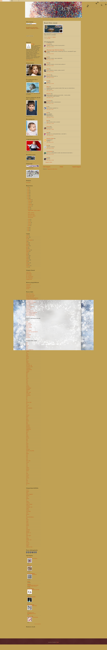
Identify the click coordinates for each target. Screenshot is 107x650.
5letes (27, 321)
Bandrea (27, 356)
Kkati (27, 406)
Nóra (27, 439)
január (29, 225)
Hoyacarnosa (28, 395)
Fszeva (27, 385)
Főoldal (61, 166)
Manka (27, 416)
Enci (27, 379)
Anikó (27, 346)
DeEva (27, 372)
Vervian (27, 470)
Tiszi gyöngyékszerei (31, 573)
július (29, 207)
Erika (47, 145)
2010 (28, 227)
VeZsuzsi (27, 469)
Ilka (26, 399)
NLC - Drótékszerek (29, 277)
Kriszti (27, 410)
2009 (28, 229)
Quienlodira (28, 529)
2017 (28, 189)
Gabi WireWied (28, 388)
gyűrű (27, 248)
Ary (26, 352)
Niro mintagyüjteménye (30, 303)
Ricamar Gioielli (30, 616)
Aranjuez (27, 491)
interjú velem (60, 33)
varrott (27, 267)
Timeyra (27, 462)
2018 (28, 187)
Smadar (27, 538)
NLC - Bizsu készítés (29, 276)
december (30, 199)
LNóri (27, 412)
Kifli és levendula (29, 324)
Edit (26, 375)
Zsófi (27, 480)
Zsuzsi (27, 476)
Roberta (27, 453)
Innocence (28, 505)
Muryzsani (28, 426)
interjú (49, 38)
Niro (26, 433)
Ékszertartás (28, 337)
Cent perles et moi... (30, 612)
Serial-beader (28, 309)
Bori (26, 359)
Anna (27, 348)
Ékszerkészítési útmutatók (30, 315)
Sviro (27, 457)
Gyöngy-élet (28, 285)
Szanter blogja (28, 334)
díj (47, 38)
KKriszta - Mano (28, 402)
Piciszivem (28, 449)
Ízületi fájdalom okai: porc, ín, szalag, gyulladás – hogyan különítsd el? (32, 585)
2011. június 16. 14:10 (50, 46)
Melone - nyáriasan (31, 212)
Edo (26, 376)
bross (27, 238)
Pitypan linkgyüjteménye (30, 306)
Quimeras (27, 531)
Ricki (27, 534)
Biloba (27, 492)
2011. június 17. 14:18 (50, 123)
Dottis (27, 497)
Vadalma (27, 467)
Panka (27, 447)
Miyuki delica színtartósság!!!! (31, 302)
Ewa (27, 382)
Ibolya (48, 132)
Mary (27, 422)
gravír (27, 247)
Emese (27, 378)
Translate (33, 24)
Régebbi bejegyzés (76, 166)
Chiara (27, 362)
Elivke (48, 62)
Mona (27, 423)
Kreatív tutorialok (29, 327)
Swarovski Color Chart (29, 310)
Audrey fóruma (28, 272)
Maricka (27, 420)
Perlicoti (27, 525)
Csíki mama (49, 74)
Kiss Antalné (49, 100)
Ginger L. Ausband (29, 504)
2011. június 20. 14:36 (50, 148)
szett (27, 264)
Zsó (26, 479)
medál (27, 257)
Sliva (27, 456)
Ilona (47, 157)
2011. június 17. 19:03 (50, 129)
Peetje (27, 521)
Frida (27, 383)
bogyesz (27, 237)
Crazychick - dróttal (29, 366)
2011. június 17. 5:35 (50, 109)
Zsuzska (27, 477)
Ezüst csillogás (34, 605)
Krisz (27, 409)
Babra (27, 355)
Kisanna (27, 405)
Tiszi (27, 466)
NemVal (27, 430)
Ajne (27, 342)
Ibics (27, 396)
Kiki (26, 403)
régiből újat (28, 262)
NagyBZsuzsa (28, 429)
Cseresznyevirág (49, 151)
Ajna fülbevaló (34, 574)
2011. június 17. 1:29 (50, 90)
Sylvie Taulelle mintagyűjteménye (31, 312)
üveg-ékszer (28, 265)
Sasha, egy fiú (28, 535)
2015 (28, 192)
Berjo (47, 120)
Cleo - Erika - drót (29, 365)
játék (27, 254)
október (29, 202)
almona (28, 581)
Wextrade (27, 288)
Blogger (57, 642)
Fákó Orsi (27, 386)
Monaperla (28, 425)
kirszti (48, 80)
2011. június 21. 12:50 (50, 160)
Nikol (27, 432)
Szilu (27, 459)
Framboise (28, 502)
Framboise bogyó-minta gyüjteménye (32, 298)
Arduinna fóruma (28, 273)
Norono (27, 436)
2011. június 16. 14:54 (50, 59)
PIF (26, 261)
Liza (27, 413)
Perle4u (27, 524)
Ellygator (27, 498)
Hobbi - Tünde (28, 392)
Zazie (27, 473)
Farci (47, 112)
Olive (27, 440)
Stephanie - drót (28, 539)
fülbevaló (27, 245)
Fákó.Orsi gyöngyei (30, 604)
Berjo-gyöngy (28, 182)
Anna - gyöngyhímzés (29, 349)
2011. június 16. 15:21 (50, 71)
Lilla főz (27, 328)
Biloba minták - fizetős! (30, 293)
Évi (26, 484)
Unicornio (48, 126)
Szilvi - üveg (28, 460)
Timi (27, 463)
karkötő (27, 255)
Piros (27, 452)
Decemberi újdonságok (35, 589)
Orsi (27, 442)
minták (27, 258)
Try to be (27, 542)
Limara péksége (28, 330)
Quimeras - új (28, 532)
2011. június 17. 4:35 (50, 103)
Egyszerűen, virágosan (31, 215)
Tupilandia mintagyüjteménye (31, 313)
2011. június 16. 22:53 (50, 77)
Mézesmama (49, 93)
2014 (28, 193)
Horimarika (28, 393)
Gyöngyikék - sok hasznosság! (31, 299)
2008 (28, 230)
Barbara (27, 358)
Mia (47, 106)
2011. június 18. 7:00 (50, 142)
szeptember (30, 204)
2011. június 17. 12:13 (50, 117)
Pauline (27, 519)
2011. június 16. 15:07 (50, 65)
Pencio (27, 522)
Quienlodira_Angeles (50, 138)
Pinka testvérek (30, 217)
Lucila (27, 512)
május (29, 219)
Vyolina (27, 545)
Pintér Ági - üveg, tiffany (30, 450)
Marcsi (27, 419)
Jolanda (27, 508)
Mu (26, 515)
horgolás (27, 251)
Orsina (27, 443)
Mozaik (27, 333)
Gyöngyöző (28, 389)
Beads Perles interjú (31, 214)
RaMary (48, 86)
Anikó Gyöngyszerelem (31, 596)
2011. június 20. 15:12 (50, 154)
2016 (28, 190)
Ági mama (27, 483)
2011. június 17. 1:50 (50, 97)
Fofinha (27, 501)
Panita (27, 446)
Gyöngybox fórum (29, 279)
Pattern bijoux (28, 305)
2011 (28, 198)
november (30, 201)
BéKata (27, 361)
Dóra (27, 373)
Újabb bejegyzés (46, 166)
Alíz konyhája (28, 323)
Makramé (27, 415)
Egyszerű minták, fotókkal (30, 295)
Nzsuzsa (27, 437)
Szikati (48, 68)
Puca (27, 528)
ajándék (27, 235)
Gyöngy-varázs (28, 284)
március (29, 222)
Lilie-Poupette (28, 511)
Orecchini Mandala (35, 617)
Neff (27, 518)
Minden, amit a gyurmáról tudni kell (32, 331)
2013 (28, 195)
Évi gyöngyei (29, 557)
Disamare (27, 495)
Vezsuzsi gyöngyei (30, 588)
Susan (27, 541)
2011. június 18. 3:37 (50, 135)
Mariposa (27, 514)
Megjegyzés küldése (48, 162)
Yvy (26, 472)
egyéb (27, 244)
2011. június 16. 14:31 (50, 53)
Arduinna (27, 351)
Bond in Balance (34, 558)
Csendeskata (28, 368)
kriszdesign (29, 565)
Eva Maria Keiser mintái (30, 296)
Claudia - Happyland (29, 494)
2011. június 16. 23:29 (50, 83)
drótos (27, 242)
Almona (27, 345)
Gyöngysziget (28, 287)
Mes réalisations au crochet (31, 613)
